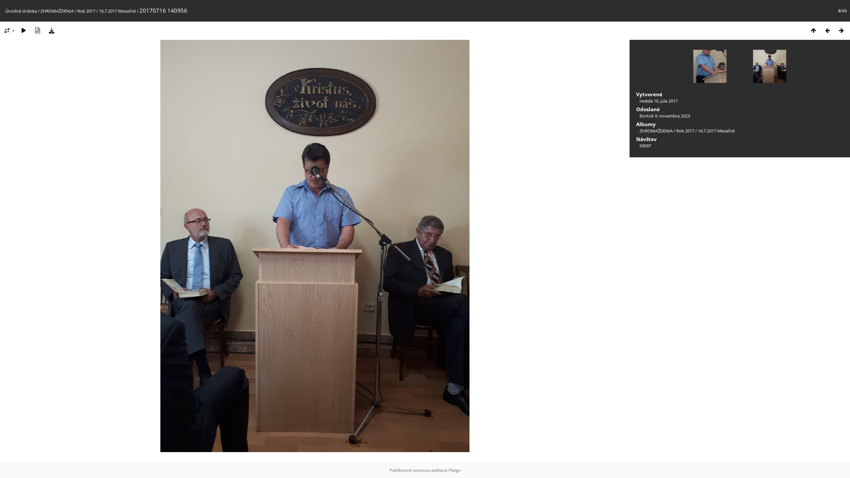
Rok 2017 (86, 11)
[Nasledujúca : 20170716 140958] (841, 30)
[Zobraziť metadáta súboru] (37, 30)
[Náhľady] (813, 30)
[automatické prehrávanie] (24, 30)
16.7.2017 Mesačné (117, 11)
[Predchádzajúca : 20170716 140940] (827, 30)
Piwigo (455, 470)
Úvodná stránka (21, 11)
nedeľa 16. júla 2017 (658, 101)
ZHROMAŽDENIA (57, 11)
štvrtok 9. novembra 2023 (664, 116)
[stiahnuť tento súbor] (51, 30)
